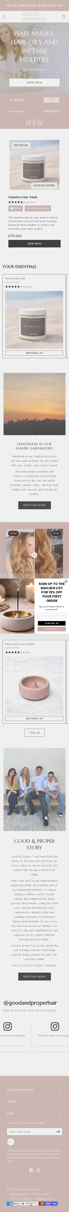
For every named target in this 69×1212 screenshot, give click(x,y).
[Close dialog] (66, 581)
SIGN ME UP (52, 623)
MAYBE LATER (52, 629)
